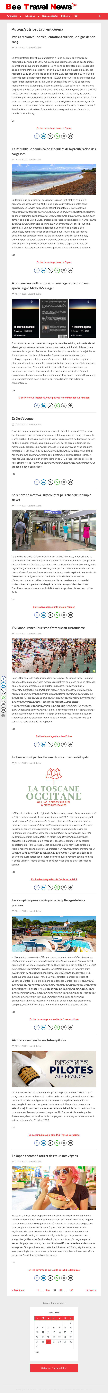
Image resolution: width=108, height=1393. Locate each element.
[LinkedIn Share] (43, 136)
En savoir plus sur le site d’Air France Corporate (54, 1134)
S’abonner (66, 16)
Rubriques (30, 16)
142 (60, 1290)
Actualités (12, 16)
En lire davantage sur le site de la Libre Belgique (54, 1269)
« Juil (37, 1352)
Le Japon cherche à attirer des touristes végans (45, 1156)
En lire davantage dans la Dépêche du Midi (54, 879)
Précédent (19, 1290)
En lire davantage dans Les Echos (54, 736)
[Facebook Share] (37, 136)
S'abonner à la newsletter (54, 1368)
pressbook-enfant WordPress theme (76, 1389)
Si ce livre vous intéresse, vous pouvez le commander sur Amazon (54, 397)
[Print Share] (70, 136)
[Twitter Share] (50, 136)
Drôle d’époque (22, 418)
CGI (76, 16)
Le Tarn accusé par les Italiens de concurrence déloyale (50, 757)
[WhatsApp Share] (57, 136)
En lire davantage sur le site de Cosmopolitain (54, 1019)
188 (71, 1290)
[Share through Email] (64, 136)
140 (48, 1290)
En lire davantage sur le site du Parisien (54, 607)
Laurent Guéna (34, 47)
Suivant (90, 1290)
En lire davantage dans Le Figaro (54, 128)
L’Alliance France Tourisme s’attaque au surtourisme (48, 628)
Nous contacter (50, 16)
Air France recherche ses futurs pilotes (39, 1040)
